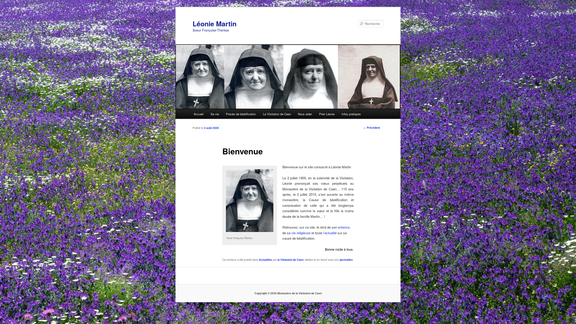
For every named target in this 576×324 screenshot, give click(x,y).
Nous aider (305, 114)
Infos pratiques (351, 114)
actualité (330, 232)
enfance (344, 227)
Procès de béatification (241, 114)
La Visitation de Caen (277, 114)
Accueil (198, 114)
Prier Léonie (327, 114)
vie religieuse (300, 232)
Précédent (371, 128)
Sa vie (215, 114)
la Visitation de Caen (290, 260)
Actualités (265, 260)
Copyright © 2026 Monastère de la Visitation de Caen (288, 293)
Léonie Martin (214, 23)
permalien (346, 260)
